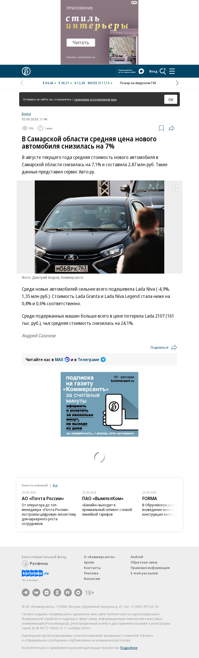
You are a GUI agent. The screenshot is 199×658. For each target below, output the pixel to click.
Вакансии (92, 578)
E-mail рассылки (144, 573)
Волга (26, 113)
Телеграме (88, 359)
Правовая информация (150, 567)
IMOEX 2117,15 (99, 83)
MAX (59, 359)
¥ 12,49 (79, 83)
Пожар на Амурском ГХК (138, 83)
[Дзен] (47, 592)
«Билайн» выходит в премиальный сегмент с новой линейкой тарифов (107, 509)
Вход (153, 71)
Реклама (91, 573)
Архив (89, 562)
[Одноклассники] (57, 592)
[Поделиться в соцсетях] (171, 128)
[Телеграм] (26, 592)
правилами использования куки (95, 99)
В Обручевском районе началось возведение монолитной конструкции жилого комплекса (169, 509)
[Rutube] (68, 592)
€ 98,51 (64, 83)
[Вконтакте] (36, 592)
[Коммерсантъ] (26, 71)
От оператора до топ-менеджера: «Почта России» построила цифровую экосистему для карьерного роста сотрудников (49, 514)
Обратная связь (144, 562)
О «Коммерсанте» (99, 556)
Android (137, 556)
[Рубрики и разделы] (172, 71)
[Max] (78, 592)
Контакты (92, 567)
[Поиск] (163, 71)
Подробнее (129, 647)
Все (55, 485)
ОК (170, 99)
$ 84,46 (48, 83)
